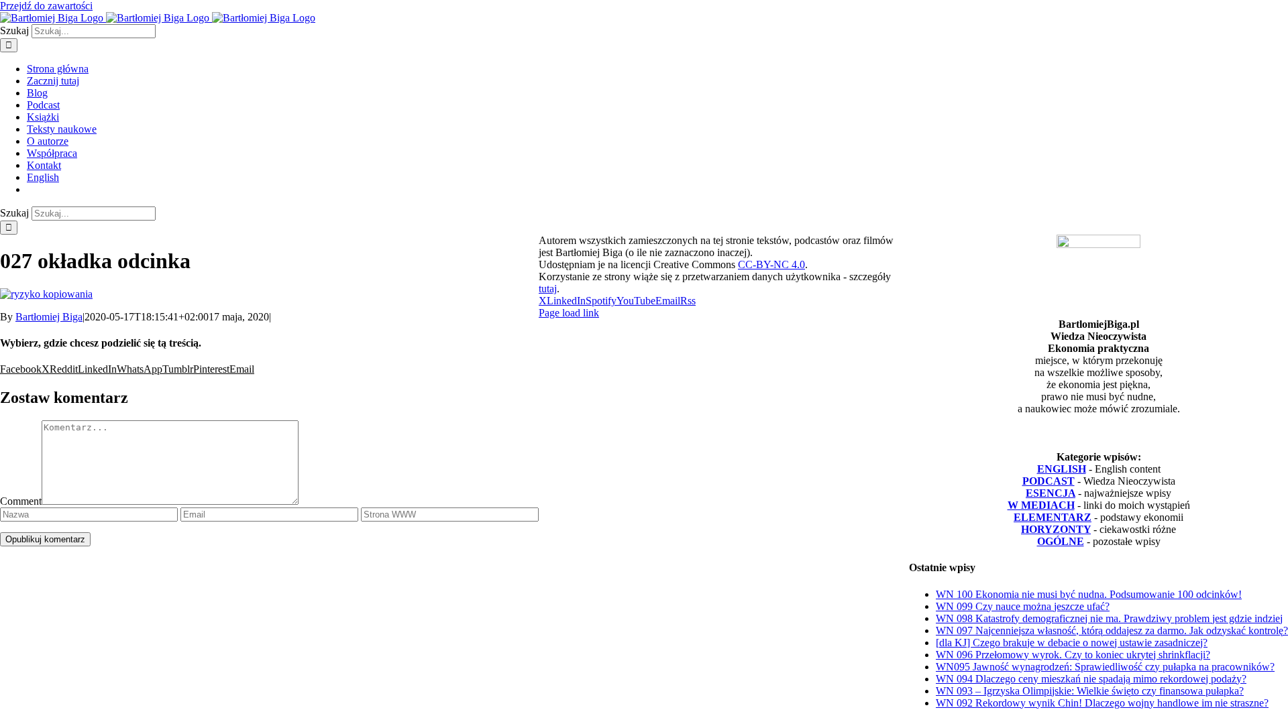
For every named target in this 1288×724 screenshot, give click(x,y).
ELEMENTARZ (1052, 517)
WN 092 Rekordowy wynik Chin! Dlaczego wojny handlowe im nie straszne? (1102, 703)
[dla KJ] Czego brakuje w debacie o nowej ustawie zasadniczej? (1072, 642)
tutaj (548, 288)
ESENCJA (1050, 493)
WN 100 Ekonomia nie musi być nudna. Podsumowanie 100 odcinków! (1089, 594)
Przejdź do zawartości (46, 5)
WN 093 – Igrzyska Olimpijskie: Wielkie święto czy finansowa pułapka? (1090, 691)
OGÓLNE (1060, 541)
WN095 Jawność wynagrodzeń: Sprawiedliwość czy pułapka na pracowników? (1105, 666)
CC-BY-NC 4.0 (771, 264)
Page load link (569, 312)
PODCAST (1048, 481)
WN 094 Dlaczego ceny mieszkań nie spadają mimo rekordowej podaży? (1091, 678)
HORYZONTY (1056, 529)
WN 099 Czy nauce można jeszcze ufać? (1023, 606)
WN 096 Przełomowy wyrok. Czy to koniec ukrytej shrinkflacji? (1073, 654)
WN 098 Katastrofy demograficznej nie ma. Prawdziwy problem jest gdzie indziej (1109, 618)
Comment (21, 501)
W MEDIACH (1041, 505)
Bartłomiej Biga (49, 316)
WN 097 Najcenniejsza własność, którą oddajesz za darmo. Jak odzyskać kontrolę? (1112, 630)
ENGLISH (1061, 469)
